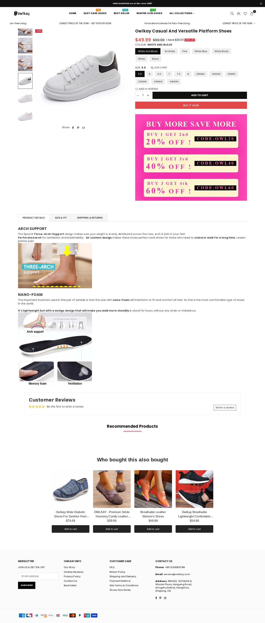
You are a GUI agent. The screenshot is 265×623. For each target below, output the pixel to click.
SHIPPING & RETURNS (90, 217)
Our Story (69, 567)
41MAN (231, 74)
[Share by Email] (83, 127)
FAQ (112, 567)
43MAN (158, 81)
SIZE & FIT (61, 217)
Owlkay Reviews (73, 572)
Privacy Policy (72, 576)
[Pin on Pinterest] (78, 127)
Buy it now (191, 105)
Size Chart (160, 67)
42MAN (142, 81)
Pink (184, 51)
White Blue (201, 51)
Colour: (153, 44)
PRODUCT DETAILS (34, 217)
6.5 (159, 74)
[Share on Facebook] (73, 127)
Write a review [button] (225, 407)
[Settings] (238, 13)
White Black (222, 51)
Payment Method (120, 581)
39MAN (200, 74)
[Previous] (39, 76)
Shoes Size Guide (120, 590)
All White (170, 51)
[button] (252, 13)
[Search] (232, 13)
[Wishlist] (245, 13)
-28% (38, 31)
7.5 (178, 74)
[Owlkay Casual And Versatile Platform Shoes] (25, 46)
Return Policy (117, 572)
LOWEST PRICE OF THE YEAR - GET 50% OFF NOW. (66, 23)
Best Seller (70, 585)
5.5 (140, 74)
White (141, 59)
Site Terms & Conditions (124, 585)
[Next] (125, 76)
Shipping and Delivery (123, 576)
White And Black (148, 51)
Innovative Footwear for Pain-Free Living (148, 23)
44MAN (174, 81)
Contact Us (70, 581)
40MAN (216, 74)
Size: (151, 67)
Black (155, 59)
